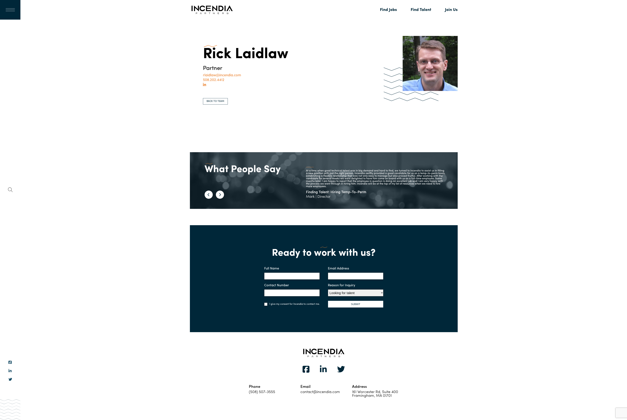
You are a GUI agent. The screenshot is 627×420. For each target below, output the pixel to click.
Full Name (271, 268)
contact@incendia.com (320, 392)
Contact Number (276, 285)
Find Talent (421, 10)
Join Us (451, 10)
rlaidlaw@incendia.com (222, 75)
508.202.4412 (213, 80)
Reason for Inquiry (341, 285)
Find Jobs (388, 10)
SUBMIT (355, 304)
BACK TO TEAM (215, 101)
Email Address (338, 268)
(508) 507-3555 (262, 392)
